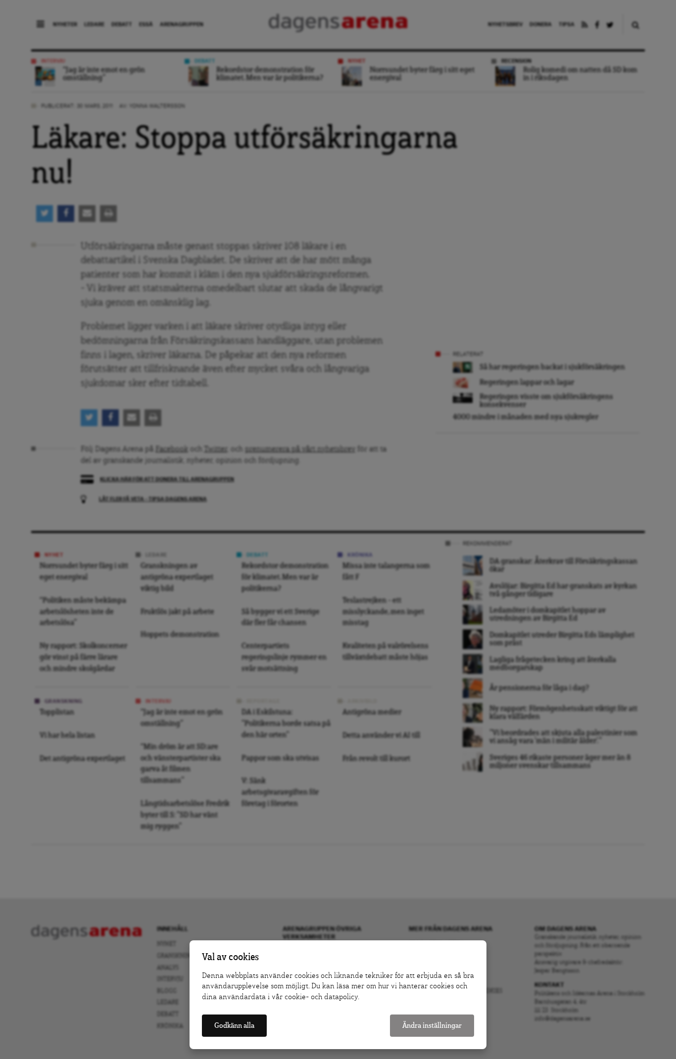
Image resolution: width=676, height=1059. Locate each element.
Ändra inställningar (432, 1025)
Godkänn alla (234, 1025)
